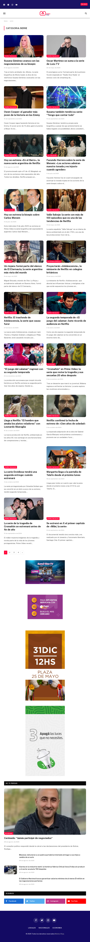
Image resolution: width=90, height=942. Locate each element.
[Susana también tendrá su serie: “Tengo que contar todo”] (66, 97)
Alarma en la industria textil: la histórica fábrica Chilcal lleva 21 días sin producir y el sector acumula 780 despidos (52, 868)
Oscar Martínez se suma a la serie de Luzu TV (65, 62)
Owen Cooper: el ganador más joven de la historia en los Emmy (22, 113)
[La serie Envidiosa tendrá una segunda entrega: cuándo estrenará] (23, 457)
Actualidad (51, 155)
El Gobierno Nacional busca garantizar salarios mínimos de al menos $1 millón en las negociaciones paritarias (51, 880)
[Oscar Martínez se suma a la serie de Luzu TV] (66, 46)
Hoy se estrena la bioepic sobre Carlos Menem (21, 216)
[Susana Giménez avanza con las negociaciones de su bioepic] (23, 46)
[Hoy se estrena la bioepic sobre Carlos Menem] (23, 200)
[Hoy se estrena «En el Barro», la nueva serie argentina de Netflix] (23, 145)
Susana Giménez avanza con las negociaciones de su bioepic (21, 62)
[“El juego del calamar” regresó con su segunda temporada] (23, 354)
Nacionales (44, 928)
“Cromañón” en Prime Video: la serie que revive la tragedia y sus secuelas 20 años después (65, 372)
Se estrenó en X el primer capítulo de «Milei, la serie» (66, 525)
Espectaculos (10, 56)
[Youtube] (16, 4)
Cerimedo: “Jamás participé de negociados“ (28, 838)
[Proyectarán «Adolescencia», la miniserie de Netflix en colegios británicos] (66, 252)
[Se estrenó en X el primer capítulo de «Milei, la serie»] (66, 509)
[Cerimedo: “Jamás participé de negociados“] (45, 811)
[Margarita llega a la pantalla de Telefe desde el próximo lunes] (66, 457)
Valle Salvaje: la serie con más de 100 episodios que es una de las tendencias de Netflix (65, 217)
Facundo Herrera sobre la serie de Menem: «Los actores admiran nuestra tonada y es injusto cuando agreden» (66, 165)
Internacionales (54, 261)
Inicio (6, 21)
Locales (32, 928)
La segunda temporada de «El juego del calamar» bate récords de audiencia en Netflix (66, 320)
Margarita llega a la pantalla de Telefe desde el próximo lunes (64, 473)
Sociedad (51, 364)
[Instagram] (12, 4)
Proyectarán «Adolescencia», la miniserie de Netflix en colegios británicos (64, 269)
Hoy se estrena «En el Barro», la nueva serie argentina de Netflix (22, 162)
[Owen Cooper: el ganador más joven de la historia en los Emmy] (23, 97)
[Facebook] (4, 4)
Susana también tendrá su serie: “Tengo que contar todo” (65, 113)
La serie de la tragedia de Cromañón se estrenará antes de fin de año (22, 526)
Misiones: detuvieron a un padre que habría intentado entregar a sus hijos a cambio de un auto (49, 856)
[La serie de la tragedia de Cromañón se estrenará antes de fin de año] (23, 509)
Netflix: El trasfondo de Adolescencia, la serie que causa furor (22, 320)
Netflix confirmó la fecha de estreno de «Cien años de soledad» (66, 422)
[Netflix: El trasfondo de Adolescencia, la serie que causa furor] (23, 303)
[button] (4, 13)
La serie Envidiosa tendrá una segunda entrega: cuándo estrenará (20, 475)
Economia (57, 928)
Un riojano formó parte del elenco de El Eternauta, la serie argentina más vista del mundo (23, 269)
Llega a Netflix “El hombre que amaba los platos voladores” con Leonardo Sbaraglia (22, 423)
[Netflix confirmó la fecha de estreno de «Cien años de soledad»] (66, 406)
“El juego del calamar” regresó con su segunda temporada (23, 371)
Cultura (8, 261)
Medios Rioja (59, 934)
